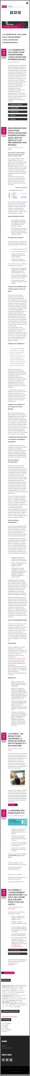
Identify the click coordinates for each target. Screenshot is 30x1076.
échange (7, 1006)
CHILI (2, 1031)
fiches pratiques (21, 434)
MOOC (20, 1000)
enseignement (8, 995)
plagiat (18, 1001)
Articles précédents (9, 973)
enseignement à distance (9, 997)
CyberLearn (4, 1030)
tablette (6, 1005)
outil (11, 1002)
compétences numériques (9, 990)
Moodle (6, 1002)
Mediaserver (13, 1000)
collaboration (13, 989)
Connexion (4, 1045)
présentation (5, 1003)
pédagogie (13, 1003)
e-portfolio (4, 993)
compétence (21, 988)
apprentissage (8, 985)
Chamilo (20, 987)
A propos (12, 1071)
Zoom (3, 1006)
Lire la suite (11, 805)
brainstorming (14, 987)
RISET (2, 1026)
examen (19, 997)
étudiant (11, 1006)
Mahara (6, 1000)
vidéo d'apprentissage (18, 1005)
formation (5, 998)
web (26, 1005)
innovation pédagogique (21, 998)
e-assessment (11, 992)
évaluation (17, 1006)
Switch (3, 1005)
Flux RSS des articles (7, 1048)
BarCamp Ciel (17, 1071)
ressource (21, 1003)
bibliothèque (6, 987)
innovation (11, 998)
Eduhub (15, 993)
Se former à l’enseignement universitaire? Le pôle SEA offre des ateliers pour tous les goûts (17, 897)
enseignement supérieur (19, 995)
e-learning (19, 992)
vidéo (10, 1005)
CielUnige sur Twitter (9, 1016)
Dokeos (4, 992)
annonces (17, 815)
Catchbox (11, 753)
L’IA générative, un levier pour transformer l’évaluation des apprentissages (17, 55)
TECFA (2, 1025)
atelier (17, 985)
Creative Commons (21, 990)
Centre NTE (4, 1023)
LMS (3, 1000)
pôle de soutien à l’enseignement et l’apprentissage (19, 945)
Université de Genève (22, 1068)
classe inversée (5, 988)
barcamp (23, 985)
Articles (16, 62)
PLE (21, 1001)
